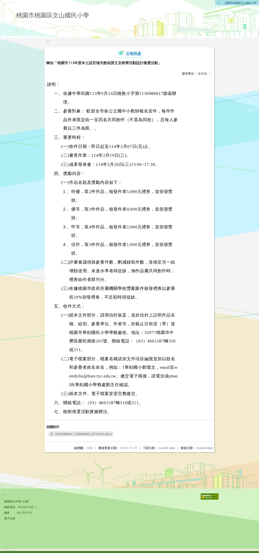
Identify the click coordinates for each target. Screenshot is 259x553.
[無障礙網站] (210, 498)
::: (219, 3)
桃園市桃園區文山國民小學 (241, 3)
